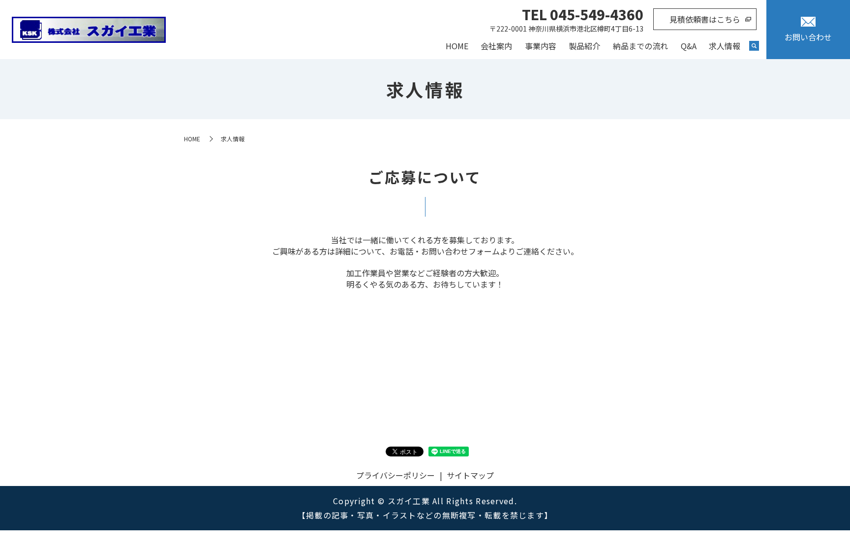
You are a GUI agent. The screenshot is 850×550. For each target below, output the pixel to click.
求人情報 (724, 46)
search (754, 46)
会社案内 (496, 46)
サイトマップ (470, 475)
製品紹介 (584, 46)
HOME (457, 46)
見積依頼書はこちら (704, 19)
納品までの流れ (640, 46)
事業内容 (540, 46)
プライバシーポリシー (395, 475)
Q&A (689, 46)
